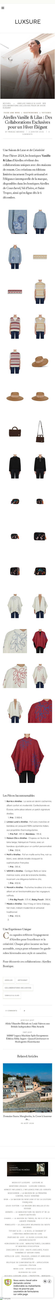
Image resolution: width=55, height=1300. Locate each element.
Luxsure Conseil (37, 1186)
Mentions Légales (18, 1186)
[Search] (52, 8)
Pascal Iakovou (16, 132)
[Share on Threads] (44, 1011)
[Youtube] (33, 29)
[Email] (38, 29)
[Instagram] (25, 29)
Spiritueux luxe (34, 1269)
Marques (46, 1276)
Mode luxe (18, 1269)
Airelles (9, 980)
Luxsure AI (37, 1183)
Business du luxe (27, 1272)
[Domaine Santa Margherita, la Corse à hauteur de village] (27, 1087)
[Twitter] (21, 29)
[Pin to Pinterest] (36, 1011)
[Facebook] (17, 29)
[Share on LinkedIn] (38, 1011)
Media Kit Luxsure (21, 1183)
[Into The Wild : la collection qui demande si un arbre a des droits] (27, 66)
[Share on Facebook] (30, 1011)
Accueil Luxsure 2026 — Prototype (22, 1276)
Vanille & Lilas (12, 995)
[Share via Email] (50, 1011)
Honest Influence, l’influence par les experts (27, 1190)
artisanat (23, 980)
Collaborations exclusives (18, 988)
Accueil (7, 103)
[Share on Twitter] (33, 1011)
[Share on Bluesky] (47, 1011)
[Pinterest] (29, 29)
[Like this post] (26, 1011)
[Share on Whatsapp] (41, 1011)
